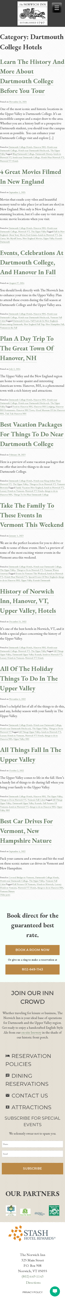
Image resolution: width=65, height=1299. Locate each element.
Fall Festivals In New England (44, 320)
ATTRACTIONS (28, 1107)
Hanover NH (39, 147)
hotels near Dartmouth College (26, 157)
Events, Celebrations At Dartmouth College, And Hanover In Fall (32, 262)
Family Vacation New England (29, 487)
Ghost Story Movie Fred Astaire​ (23, 234)
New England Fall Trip (34, 324)
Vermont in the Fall (8, 327)
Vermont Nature (7, 891)
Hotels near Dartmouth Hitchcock (33, 150)
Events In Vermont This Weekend (31, 573)
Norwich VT (24, 231)
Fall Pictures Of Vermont (24, 884)
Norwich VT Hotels (9, 160)
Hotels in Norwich (45, 884)
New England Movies (32, 238)
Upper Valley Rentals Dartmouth (35, 580)
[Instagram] (34, 1249)
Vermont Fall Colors (37, 799)
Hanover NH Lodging (44, 406)
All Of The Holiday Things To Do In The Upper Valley (29, 678)
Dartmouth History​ (43, 153)
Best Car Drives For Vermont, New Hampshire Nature (26, 831)
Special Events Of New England (43, 576)
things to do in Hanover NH (43, 806)
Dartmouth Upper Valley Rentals (27, 654)
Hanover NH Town (25, 410)
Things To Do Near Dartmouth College (31, 494)
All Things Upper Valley (29, 731)
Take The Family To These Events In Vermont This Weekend (32, 515)
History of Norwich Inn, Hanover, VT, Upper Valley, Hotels (28, 601)
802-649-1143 (32, 969)
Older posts (5, 894)
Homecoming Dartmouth (11, 324)
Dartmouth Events (21, 320)
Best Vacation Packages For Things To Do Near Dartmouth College (32, 434)
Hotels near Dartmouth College (47, 566)
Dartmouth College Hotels (20, 147)
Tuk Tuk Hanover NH (15, 413)
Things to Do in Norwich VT (42, 484)
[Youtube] (33, 1249)
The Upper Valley (39, 231)
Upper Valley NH (21, 738)
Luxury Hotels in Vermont (12, 490)
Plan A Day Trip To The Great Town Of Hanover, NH (27, 348)
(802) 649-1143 (33, 1276)
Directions (33, 1282)
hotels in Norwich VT (48, 234)
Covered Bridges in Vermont (21, 877)
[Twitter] (31, 1249)
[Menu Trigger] (57, 8)
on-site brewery (31, 1032)
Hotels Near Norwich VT (52, 157)
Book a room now (33, 950)
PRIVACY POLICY (33, 1292)
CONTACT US (26, 1095)
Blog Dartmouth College (23, 153)
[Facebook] (30, 1249)
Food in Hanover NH (22, 406)
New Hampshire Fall (55, 324)
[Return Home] (32, 13)
